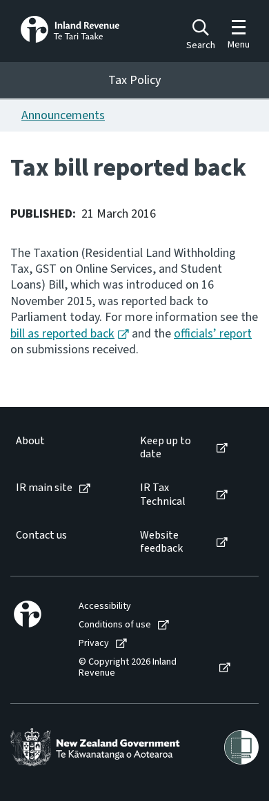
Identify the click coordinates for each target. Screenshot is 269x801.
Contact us (41, 535)
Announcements (63, 115)
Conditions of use (115, 625)
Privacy (94, 643)
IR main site (44, 488)
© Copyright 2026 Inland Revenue (128, 668)
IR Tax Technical (163, 494)
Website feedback (161, 542)
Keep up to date (165, 448)
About (30, 441)
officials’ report (213, 333)
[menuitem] (64, 448)
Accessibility (105, 606)
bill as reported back (62, 333)
